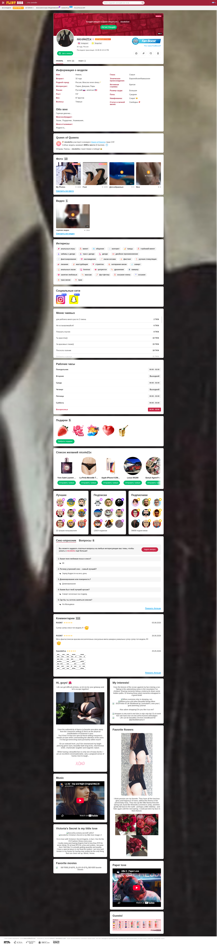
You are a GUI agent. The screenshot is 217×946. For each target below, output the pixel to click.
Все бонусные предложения (47, 8)
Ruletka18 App (79, 8)
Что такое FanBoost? (152, 46)
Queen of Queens (98, 142)
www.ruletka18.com (29, 938)
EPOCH (52, 938)
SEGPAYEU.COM (61, 938)
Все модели (6, 8)
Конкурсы (65, 8)
